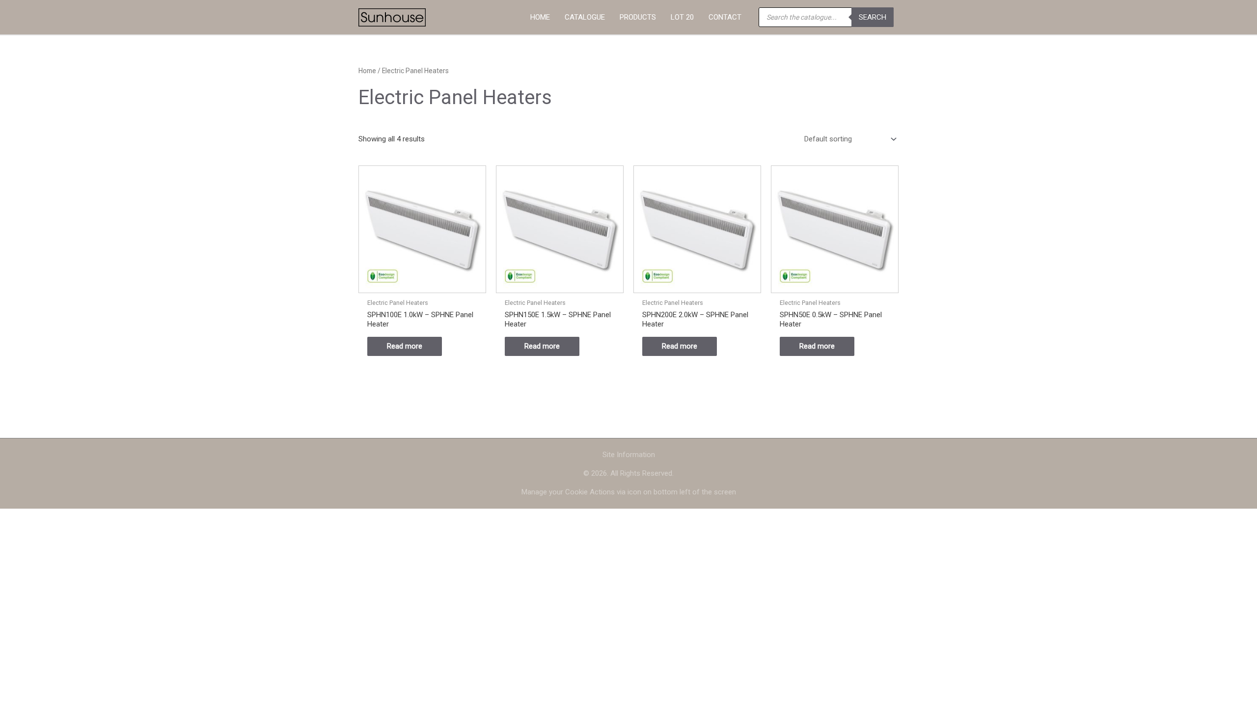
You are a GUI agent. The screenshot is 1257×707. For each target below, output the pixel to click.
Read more (404, 346)
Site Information (628, 454)
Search (872, 17)
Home (367, 71)
